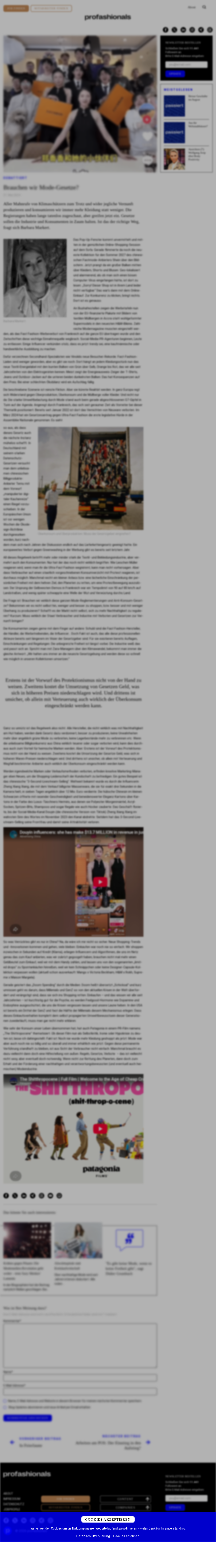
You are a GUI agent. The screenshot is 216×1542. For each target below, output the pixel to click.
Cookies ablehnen (126, 1536)
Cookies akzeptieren (108, 1519)
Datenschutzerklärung (93, 1536)
